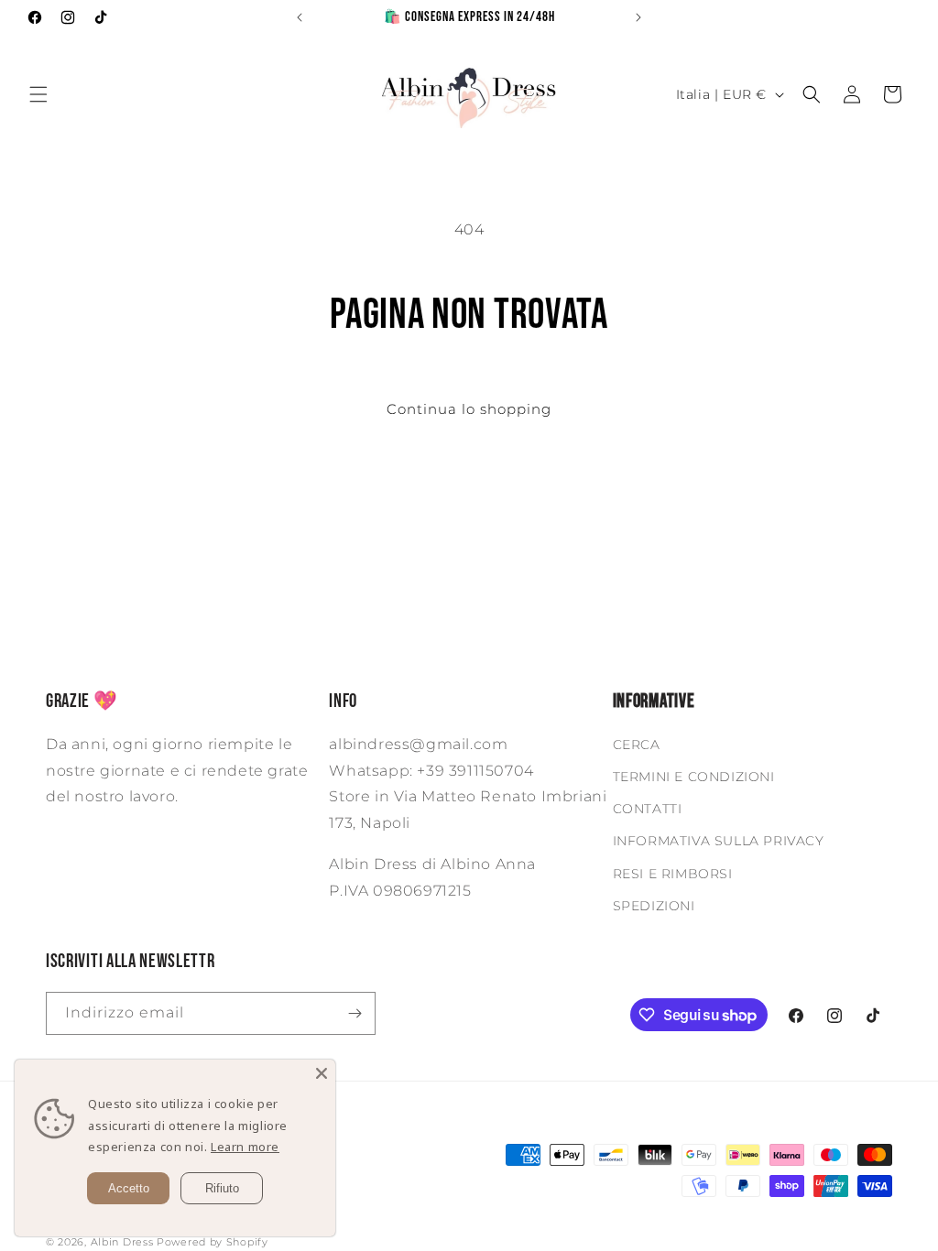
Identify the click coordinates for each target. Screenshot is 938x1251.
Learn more (245, 1146)
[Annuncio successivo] (638, 17)
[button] (38, 94)
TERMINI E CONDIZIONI (694, 776)
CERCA (636, 744)
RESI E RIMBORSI (673, 873)
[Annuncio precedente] (299, 17)
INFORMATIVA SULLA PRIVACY (718, 840)
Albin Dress (122, 1241)
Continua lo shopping (469, 409)
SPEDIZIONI (654, 905)
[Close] (321, 1073)
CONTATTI (647, 808)
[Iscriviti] (354, 1013)
